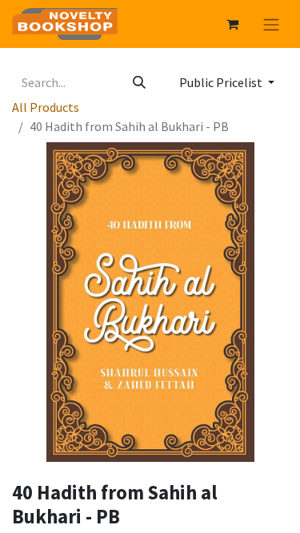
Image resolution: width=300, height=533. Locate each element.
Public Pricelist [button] (222, 82)
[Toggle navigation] (271, 24)
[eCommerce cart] (232, 24)
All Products (45, 107)
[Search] (139, 82)
